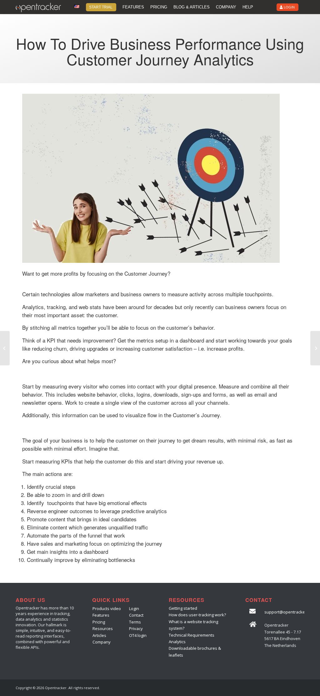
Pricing (98, 622)
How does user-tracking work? (197, 615)
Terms (135, 622)
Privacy (136, 628)
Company (101, 642)
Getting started (183, 608)
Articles (99, 635)
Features (100, 615)
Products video (106, 608)
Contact (136, 615)
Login (134, 608)
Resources (102, 628)
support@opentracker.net (289, 612)
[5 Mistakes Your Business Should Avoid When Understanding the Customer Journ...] (5, 348)
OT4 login (138, 635)
